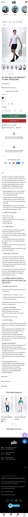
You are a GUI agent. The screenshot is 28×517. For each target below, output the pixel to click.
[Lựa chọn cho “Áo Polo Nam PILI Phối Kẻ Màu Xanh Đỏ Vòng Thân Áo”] (25, 397)
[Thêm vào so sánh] (11, 400)
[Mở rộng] (23, 30)
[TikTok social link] (20, 500)
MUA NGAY (13, 121)
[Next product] (6, 25)
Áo (14, 22)
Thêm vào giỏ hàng (14, 116)
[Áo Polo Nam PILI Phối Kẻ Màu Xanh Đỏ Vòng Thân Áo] (21, 404)
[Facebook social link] (7, 500)
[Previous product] (3, 25)
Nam (10, 22)
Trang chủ (4, 22)
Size (3, 100)
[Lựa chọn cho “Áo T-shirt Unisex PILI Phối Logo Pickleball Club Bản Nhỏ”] (11, 397)
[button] (5, 10)
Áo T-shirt (19, 22)
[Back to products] (4, 25)
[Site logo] (14, 2)
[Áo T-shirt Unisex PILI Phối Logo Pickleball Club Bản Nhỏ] (7, 404)
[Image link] (14, 442)
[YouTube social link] (16, 500)
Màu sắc (4, 94)
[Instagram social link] (11, 500)
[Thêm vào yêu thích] (11, 402)
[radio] (3, 98)
